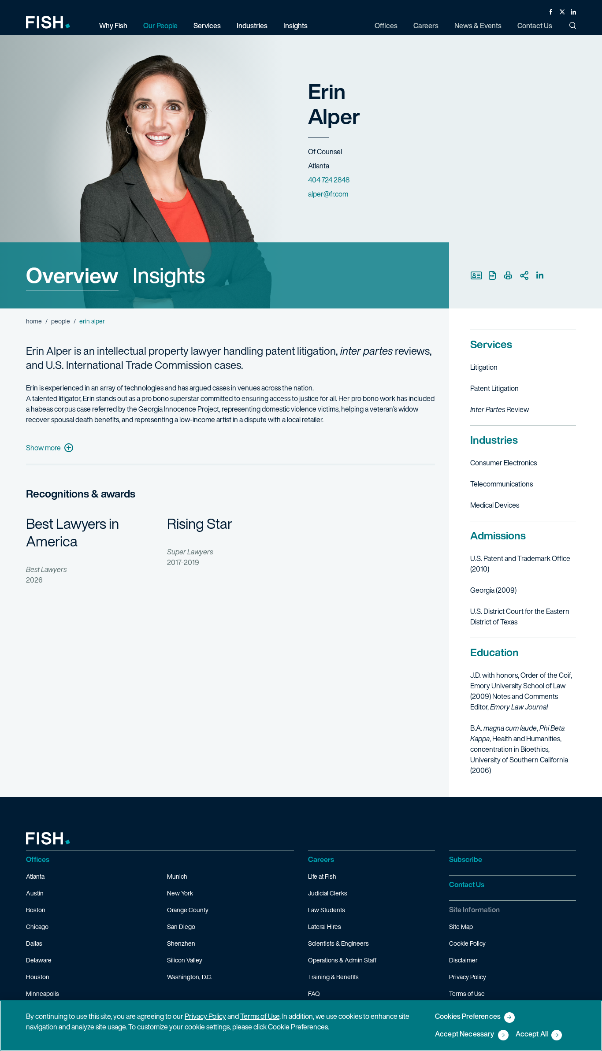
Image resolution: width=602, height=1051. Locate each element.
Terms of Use (467, 993)
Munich (177, 876)
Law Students (326, 909)
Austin (35, 893)
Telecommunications (501, 484)
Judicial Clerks (327, 893)
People (60, 321)
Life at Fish (322, 876)
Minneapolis (42, 993)
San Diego (181, 926)
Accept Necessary (464, 1034)
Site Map (461, 926)
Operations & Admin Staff (342, 960)
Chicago (37, 926)
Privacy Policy (467, 976)
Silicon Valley (184, 960)
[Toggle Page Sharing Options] (524, 275)
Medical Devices (494, 505)
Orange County (187, 909)
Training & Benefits (333, 976)
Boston (35, 909)
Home (34, 321)
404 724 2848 (328, 180)
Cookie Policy (467, 943)
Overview (72, 275)
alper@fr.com (328, 194)
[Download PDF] (492, 275)
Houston (37, 976)
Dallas (34, 943)
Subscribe (465, 859)
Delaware (39, 960)
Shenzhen (181, 943)
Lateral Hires (324, 926)
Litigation (484, 367)
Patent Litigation (494, 388)
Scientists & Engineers (338, 943)
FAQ (314, 993)
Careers (321, 859)
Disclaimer (463, 960)
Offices (37, 859)
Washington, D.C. (189, 976)
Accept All (532, 1034)
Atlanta (35, 876)
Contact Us (466, 884)
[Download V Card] (476, 275)
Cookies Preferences (468, 1016)
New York (180, 893)
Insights (169, 275)
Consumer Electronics (503, 462)
